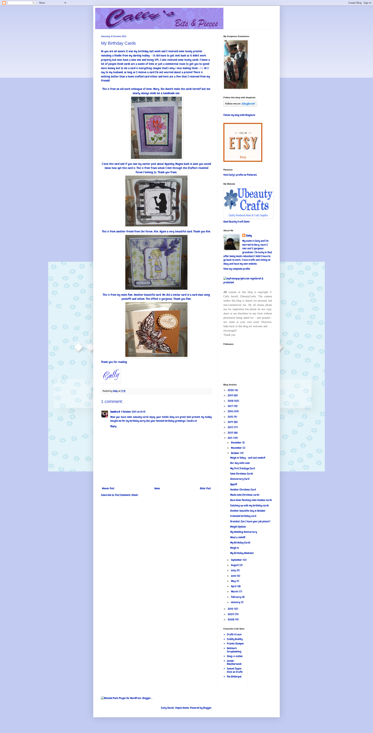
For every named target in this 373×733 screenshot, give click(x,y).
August (235, 565)
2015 (231, 416)
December (236, 442)
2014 (231, 422)
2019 (231, 395)
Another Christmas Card (243, 489)
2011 (230, 438)
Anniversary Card (239, 479)
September (237, 560)
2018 (231, 401)
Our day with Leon (240, 463)
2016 (231, 411)
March (235, 591)
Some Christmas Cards (241, 473)
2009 (231, 614)
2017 (231, 406)
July (233, 570)
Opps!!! (233, 484)
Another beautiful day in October (248, 510)
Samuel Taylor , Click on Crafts (235, 670)
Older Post (205, 488)
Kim (156, 231)
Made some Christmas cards (244, 494)
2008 (231, 619)
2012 (231, 432)
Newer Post (108, 488)
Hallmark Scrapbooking (234, 649)
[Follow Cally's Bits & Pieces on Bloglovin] (240, 105)
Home (157, 488)
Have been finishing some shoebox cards (251, 500)
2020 (231, 390)
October (235, 453)
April (234, 586)
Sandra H (115, 411)
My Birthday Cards (240, 542)
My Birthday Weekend (242, 553)
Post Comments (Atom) (126, 495)
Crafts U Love (234, 634)
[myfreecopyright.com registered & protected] (247, 282)
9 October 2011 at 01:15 (133, 411)
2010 (231, 608)
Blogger (207, 708)
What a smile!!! (237, 537)
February (236, 597)
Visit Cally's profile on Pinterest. (240, 175)
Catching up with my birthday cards (249, 505)
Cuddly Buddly (235, 639)
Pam (130, 295)
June (234, 575)
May (233, 581)
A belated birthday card (243, 516)
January (236, 602)
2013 (231, 427)
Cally (249, 235)
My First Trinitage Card (242, 468)
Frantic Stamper (235, 643)
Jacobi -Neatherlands (234, 662)
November (236, 448)
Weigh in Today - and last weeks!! (247, 457)
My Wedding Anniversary (243, 532)
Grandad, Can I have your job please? (250, 521)
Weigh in (234, 548)
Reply (113, 426)
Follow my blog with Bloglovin (239, 115)
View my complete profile (236, 268)
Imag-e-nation (235, 656)
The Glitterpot (234, 676)
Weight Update (238, 526)
